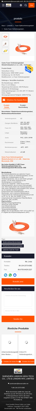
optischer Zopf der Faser (11, 249)
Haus (3, 25)
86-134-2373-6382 (30, 1)
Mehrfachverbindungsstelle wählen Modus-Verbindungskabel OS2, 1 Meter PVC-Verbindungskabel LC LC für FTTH (9, 353)
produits (9, 25)
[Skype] (5, 275)
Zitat (31, 5)
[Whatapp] (10, 275)
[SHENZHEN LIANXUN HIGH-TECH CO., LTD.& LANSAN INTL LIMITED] (10, 5)
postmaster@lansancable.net (13, 1)
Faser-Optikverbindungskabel (24, 25)
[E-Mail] (15, 275)
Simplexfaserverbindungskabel (12, 246)
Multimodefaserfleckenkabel (12, 242)
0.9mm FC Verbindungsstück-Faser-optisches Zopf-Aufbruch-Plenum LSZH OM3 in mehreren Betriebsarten (26, 353)
